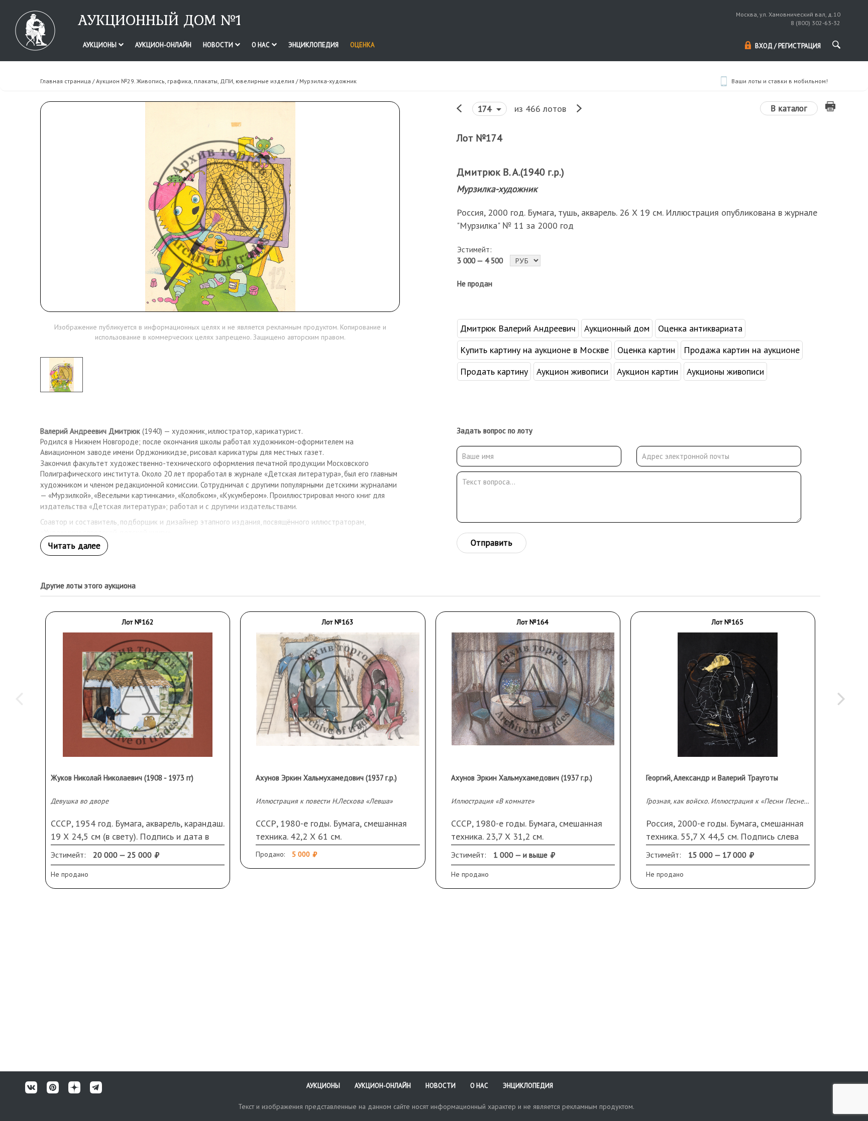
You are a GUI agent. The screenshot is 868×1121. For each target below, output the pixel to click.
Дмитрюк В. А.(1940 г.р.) (510, 172)
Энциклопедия (313, 45)
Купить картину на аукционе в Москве (534, 350)
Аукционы (100, 45)
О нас (261, 45)
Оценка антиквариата (700, 328)
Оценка (362, 45)
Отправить (491, 542)
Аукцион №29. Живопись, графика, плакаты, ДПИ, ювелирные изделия (195, 81)
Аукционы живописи (725, 371)
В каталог (789, 108)
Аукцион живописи (572, 371)
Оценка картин (646, 350)
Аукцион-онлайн (163, 45)
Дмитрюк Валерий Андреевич (518, 328)
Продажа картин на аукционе (742, 350)
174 (486, 108)
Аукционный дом (616, 328)
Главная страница (65, 81)
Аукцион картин (647, 371)
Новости (219, 45)
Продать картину (494, 371)
